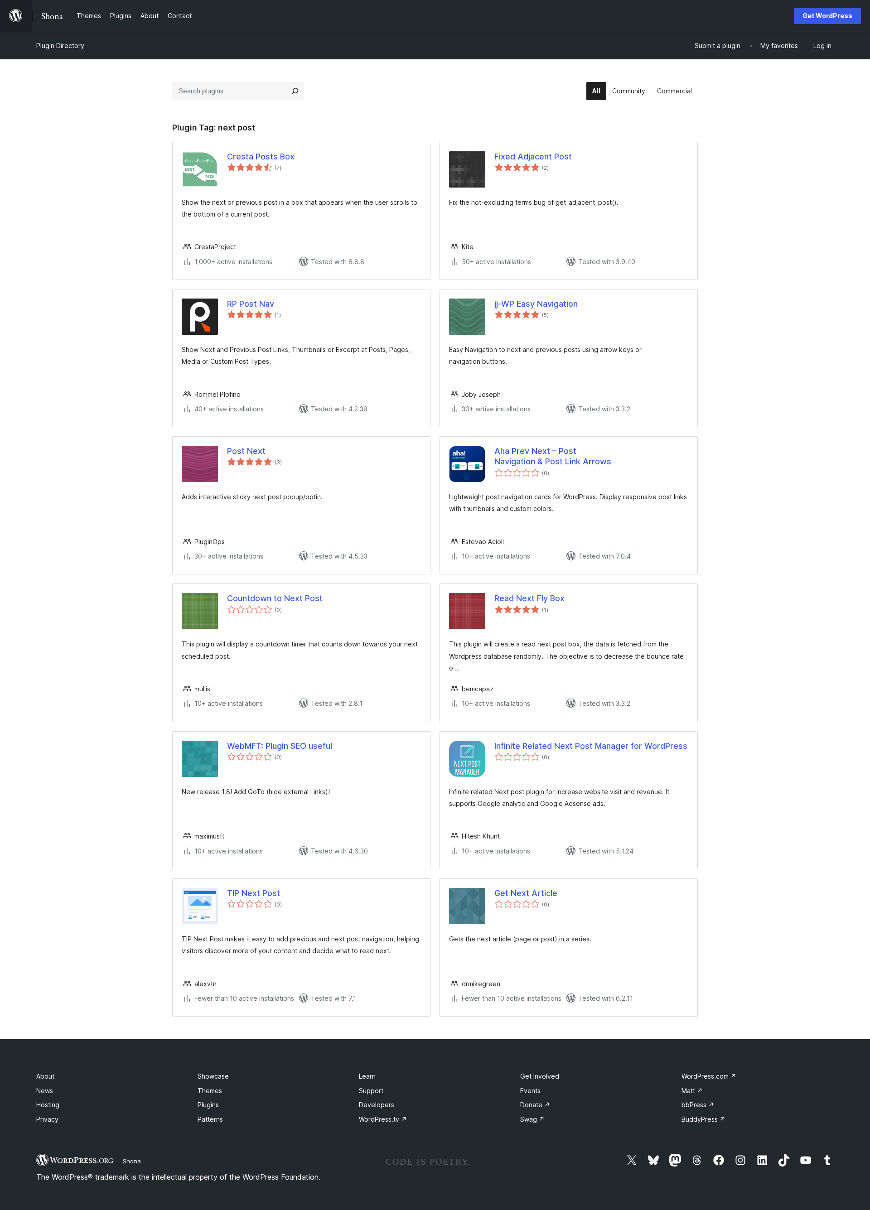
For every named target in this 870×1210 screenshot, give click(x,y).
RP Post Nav (250, 304)
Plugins (208, 1105)
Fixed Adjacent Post (533, 156)
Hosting (47, 1105)
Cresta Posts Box (261, 156)
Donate (535, 1105)
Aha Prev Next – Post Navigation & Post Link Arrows (552, 456)
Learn (367, 1076)
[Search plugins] (295, 91)
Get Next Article (525, 893)
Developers (376, 1105)
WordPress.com (709, 1076)
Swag (532, 1119)
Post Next (246, 451)
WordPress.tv (383, 1119)
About (45, 1076)
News (44, 1090)
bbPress (698, 1105)
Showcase (213, 1076)
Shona (132, 1161)
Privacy (47, 1119)
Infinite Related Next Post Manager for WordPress (590, 746)
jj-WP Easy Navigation (536, 304)
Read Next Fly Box (529, 598)
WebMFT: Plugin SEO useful (279, 746)
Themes (210, 1090)
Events (530, 1090)
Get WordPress (827, 15)
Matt (692, 1090)
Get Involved (539, 1076)
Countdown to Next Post (275, 598)
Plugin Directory (60, 45)
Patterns (210, 1119)
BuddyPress (703, 1119)
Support (371, 1090)
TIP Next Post (253, 893)
